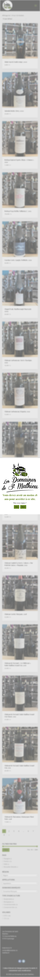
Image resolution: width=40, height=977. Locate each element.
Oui (16, 507)
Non (23, 507)
